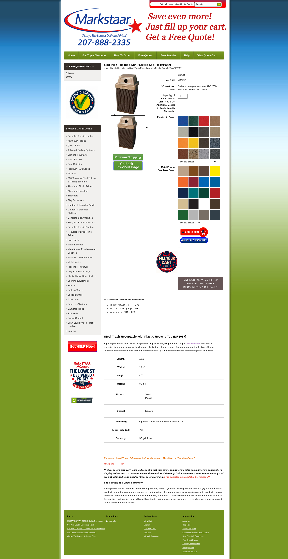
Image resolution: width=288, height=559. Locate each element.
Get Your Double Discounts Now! (80, 525)
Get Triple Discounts (94, 55)
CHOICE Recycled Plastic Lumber (81, 324)
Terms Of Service (189, 551)
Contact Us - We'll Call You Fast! (195, 532)
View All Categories (151, 536)
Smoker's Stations (77, 304)
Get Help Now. (166, 4)
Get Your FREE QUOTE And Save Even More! (86, 529)
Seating (72, 331)
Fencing (72, 285)
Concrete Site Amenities (80, 217)
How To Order (122, 55)
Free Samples (168, 55)
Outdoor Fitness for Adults (81, 205)
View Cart (148, 521)
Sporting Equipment (78, 280)
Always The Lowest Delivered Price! (81, 536)
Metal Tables (74, 262)
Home (71, 55)
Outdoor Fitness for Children (78, 211)
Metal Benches (75, 244)
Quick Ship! (74, 145)
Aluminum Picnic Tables (80, 186)
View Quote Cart (183, 4)
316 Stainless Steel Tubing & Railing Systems (82, 180)
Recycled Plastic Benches (81, 222)
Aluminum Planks (77, 140)
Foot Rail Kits (75, 164)
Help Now (186, 525)
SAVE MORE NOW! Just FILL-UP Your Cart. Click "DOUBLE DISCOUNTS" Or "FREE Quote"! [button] (200, 283)
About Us (186, 521)
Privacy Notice (188, 548)
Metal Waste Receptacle (117, 68)
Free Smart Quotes (190, 540)
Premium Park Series (79, 168)
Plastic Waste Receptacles (81, 276)
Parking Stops (75, 290)
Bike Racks (73, 240)
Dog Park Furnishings (79, 271)
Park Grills (73, 313)
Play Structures (76, 200)
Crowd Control (75, 318)
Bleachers (73, 195)
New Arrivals (111, 521)
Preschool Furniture (78, 266)
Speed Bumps (75, 294)
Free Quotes (145, 55)
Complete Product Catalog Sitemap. (81, 532)
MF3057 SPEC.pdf (120, 308)
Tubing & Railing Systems (81, 150)
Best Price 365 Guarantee (193, 536)
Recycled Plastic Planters (81, 227)
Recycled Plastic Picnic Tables (80, 233)
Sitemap (147, 532)
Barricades (73, 299)
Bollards (72, 173)
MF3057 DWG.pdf (119, 305)
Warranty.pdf (116, 312)
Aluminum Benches (78, 191)
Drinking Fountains (78, 154)
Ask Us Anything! (189, 529)
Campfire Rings (76, 308)
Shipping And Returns (191, 544)
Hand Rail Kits (75, 159)
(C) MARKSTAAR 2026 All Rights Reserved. (85, 521)
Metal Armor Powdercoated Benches (82, 251)
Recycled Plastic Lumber (81, 136)
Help (187, 55)
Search (147, 525)
